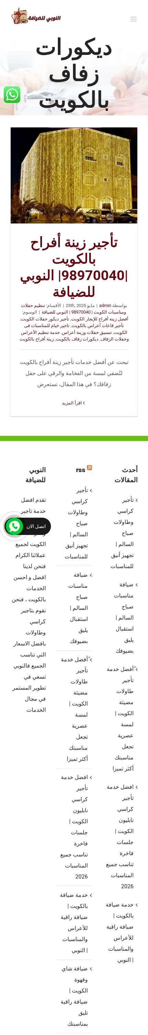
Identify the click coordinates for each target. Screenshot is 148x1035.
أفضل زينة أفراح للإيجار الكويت (99, 319)
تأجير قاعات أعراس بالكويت (98, 325)
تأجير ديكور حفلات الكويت (45, 319)
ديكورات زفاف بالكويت (77, 339)
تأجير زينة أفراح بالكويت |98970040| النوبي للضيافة (74, 175)
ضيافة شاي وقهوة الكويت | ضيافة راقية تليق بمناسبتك (74, 996)
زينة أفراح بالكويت (37, 339)
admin (105, 305)
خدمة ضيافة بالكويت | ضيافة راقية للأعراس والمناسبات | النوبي (73, 922)
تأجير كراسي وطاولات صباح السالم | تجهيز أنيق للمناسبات (76, 523)
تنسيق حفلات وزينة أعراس (87, 332)
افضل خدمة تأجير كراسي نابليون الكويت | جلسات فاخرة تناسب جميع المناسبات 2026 (73, 827)
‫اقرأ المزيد (72, 402)
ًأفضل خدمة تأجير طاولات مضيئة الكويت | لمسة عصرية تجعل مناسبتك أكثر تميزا (74, 709)
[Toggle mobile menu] (134, 19)
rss (80, 470)
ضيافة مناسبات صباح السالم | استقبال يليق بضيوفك (77, 608)
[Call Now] (14, 526)
